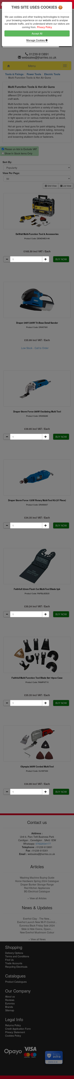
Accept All (37, 33)
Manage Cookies (35, 40)
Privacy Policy (44, 27)
